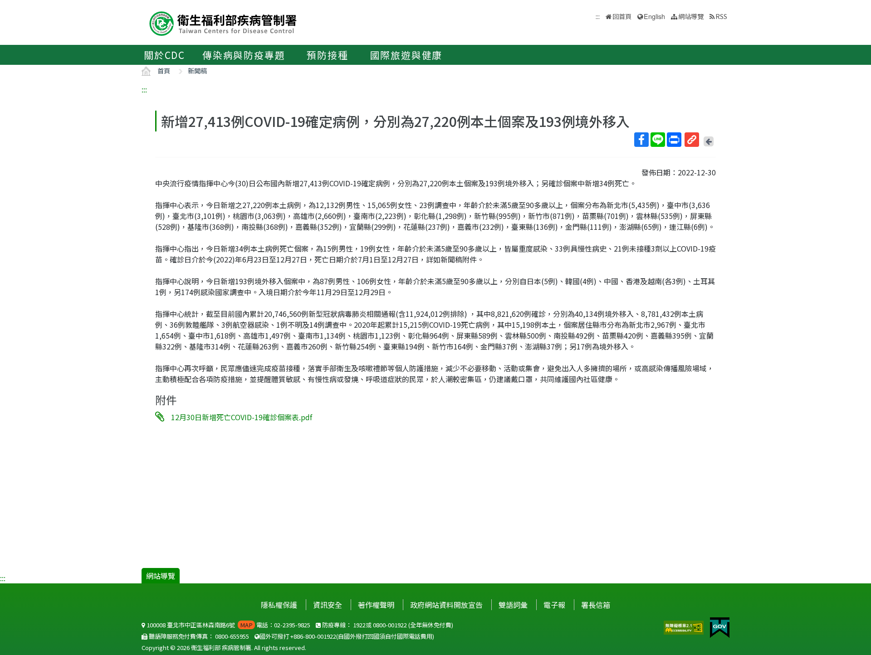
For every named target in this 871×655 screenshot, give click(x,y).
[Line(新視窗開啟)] (658, 139)
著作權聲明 (376, 604)
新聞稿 (197, 70)
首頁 (163, 70)
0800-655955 (232, 636)
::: (144, 89)
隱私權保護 (279, 604)
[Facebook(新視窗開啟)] (641, 139)
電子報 (554, 604)
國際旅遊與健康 (406, 55)
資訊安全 (327, 604)
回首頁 (621, 16)
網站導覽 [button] (691, 16)
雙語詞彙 (513, 604)
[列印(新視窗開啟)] (674, 139)
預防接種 (327, 55)
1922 (359, 625)
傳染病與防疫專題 (243, 55)
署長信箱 (595, 604)
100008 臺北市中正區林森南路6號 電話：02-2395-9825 (227, 625)
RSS (721, 16)
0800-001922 (390, 625)
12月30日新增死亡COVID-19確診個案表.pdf (241, 417)
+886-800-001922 (313, 636)
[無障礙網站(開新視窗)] (684, 626)
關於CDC (164, 55)
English (654, 16)
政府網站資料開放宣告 (446, 604)
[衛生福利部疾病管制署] (223, 22)
